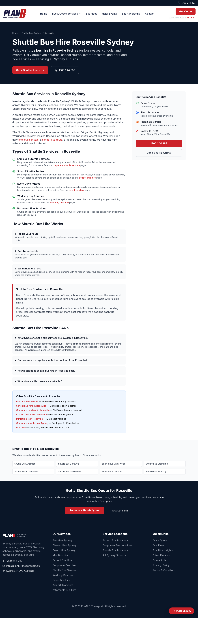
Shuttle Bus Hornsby (156, 471)
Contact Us (159, 560)
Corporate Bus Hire (64, 565)
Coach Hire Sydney (64, 550)
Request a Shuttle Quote (84, 510)
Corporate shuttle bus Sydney (32, 423)
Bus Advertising (131, 13)
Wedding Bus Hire (63, 575)
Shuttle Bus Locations (115, 550)
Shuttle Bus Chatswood (113, 463)
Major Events (109, 13)
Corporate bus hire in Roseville (33, 410)
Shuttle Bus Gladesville (69, 471)
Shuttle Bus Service (64, 570)
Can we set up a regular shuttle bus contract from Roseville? (52, 360)
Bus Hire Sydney (62, 540)
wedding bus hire (59, 202)
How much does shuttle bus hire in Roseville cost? (46, 370)
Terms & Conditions (164, 570)
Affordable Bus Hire (64, 590)
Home (43, 13)
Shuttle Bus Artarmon (24, 463)
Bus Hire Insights (163, 550)
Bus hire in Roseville (27, 401)
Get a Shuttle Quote (28, 70)
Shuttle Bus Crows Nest (26, 471)
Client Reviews (161, 555)
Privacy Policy (161, 565)
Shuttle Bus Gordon (112, 471)
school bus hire (87, 177)
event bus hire (76, 190)
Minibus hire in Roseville (29, 418)
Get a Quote (160, 540)
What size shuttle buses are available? (39, 381)
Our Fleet (158, 545)
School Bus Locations (115, 540)
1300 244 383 (189, 2)
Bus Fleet (91, 13)
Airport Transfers (63, 585)
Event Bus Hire (61, 580)
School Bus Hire (62, 560)
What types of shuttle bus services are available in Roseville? (52, 337)
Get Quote (185, 11)
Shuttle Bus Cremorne (157, 463)
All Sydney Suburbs (114, 555)
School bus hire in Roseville (31, 405)
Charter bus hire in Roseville (31, 414)
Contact (149, 13)
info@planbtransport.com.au (23, 565)
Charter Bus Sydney (64, 545)
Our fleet (21, 427)
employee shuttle (28, 139)
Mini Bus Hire (60, 555)
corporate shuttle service (66, 165)
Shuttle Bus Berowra (68, 463)
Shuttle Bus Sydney (31, 33)
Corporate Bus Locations (117, 545)
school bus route (52, 139)
